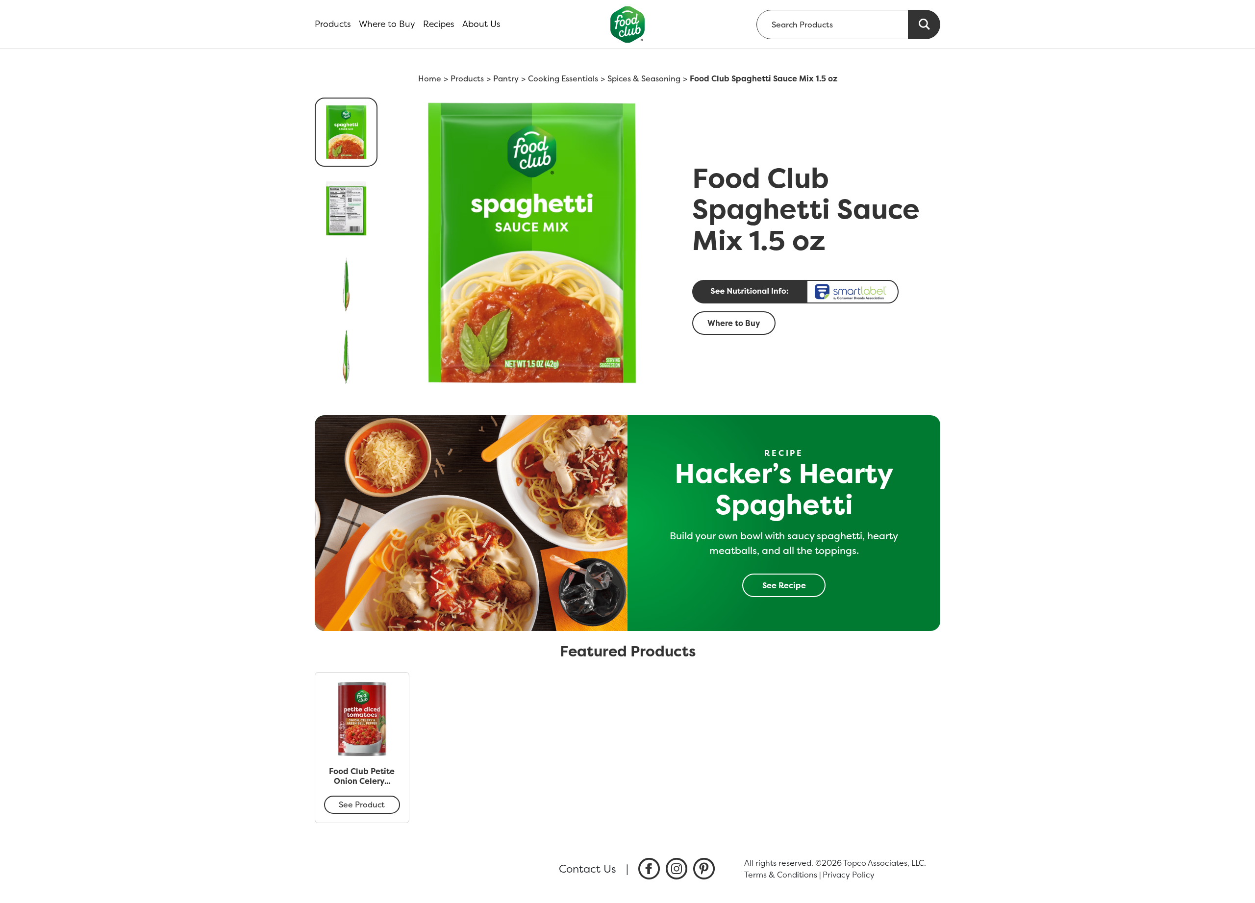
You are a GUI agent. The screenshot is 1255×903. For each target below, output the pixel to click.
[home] (627, 24)
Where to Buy (387, 24)
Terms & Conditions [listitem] (780, 874)
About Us (481, 24)
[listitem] (649, 868)
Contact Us (587, 868)
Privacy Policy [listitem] (849, 874)
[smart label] (813, 291)
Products (333, 24)
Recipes (438, 24)
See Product (362, 804)
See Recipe (784, 585)
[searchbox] (832, 24)
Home (429, 78)
